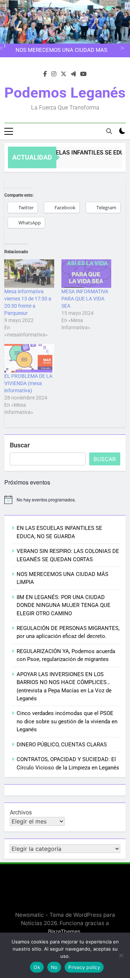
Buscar (20, 445)
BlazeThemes (64, 931)
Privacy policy (84, 967)
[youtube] (83, 74)
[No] (121, 955)
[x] (63, 74)
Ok (37, 967)
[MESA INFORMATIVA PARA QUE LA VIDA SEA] (86, 273)
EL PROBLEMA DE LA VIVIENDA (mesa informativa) (28, 383)
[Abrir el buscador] (109, 131)
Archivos (21, 812)
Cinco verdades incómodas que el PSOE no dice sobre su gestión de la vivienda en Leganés (67, 721)
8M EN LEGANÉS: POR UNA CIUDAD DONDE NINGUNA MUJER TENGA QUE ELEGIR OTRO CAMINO (63, 605)
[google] (73, 74)
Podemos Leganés (65, 92)
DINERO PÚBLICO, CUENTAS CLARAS (62, 744)
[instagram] (53, 74)
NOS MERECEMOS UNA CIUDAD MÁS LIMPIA (61, 50)
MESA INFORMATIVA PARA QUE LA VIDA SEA (84, 299)
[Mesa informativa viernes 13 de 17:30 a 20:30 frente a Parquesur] (29, 273)
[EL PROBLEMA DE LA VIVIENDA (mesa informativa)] (29, 358)
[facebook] (45, 74)
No (54, 967)
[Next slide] (121, 47)
